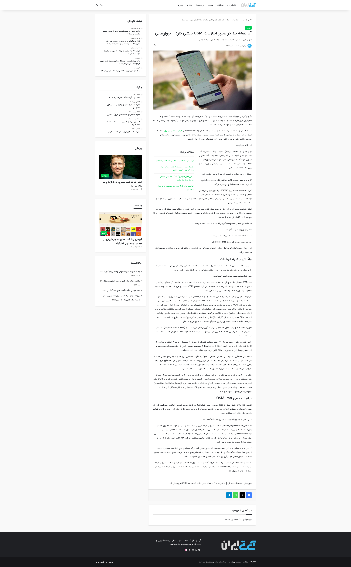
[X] (196, 549)
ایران (228, 20)
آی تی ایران (245, 20)
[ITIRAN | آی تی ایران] (248, 5)
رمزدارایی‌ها (136, 263)
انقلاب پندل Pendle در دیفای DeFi (125, 290)
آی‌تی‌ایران (243, 45)
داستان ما (109, 562)
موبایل (210, 5)
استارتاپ (220, 5)
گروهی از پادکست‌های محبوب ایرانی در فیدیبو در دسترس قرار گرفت (123, 241)
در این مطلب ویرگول (173, 130)
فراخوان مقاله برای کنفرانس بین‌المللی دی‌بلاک (121, 281)
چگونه (189, 5)
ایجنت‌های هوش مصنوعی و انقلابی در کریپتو (122, 271)
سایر (181, 5)
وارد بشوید (229, 519)
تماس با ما (100, 562)
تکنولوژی (232, 5)
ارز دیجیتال (200, 5)
